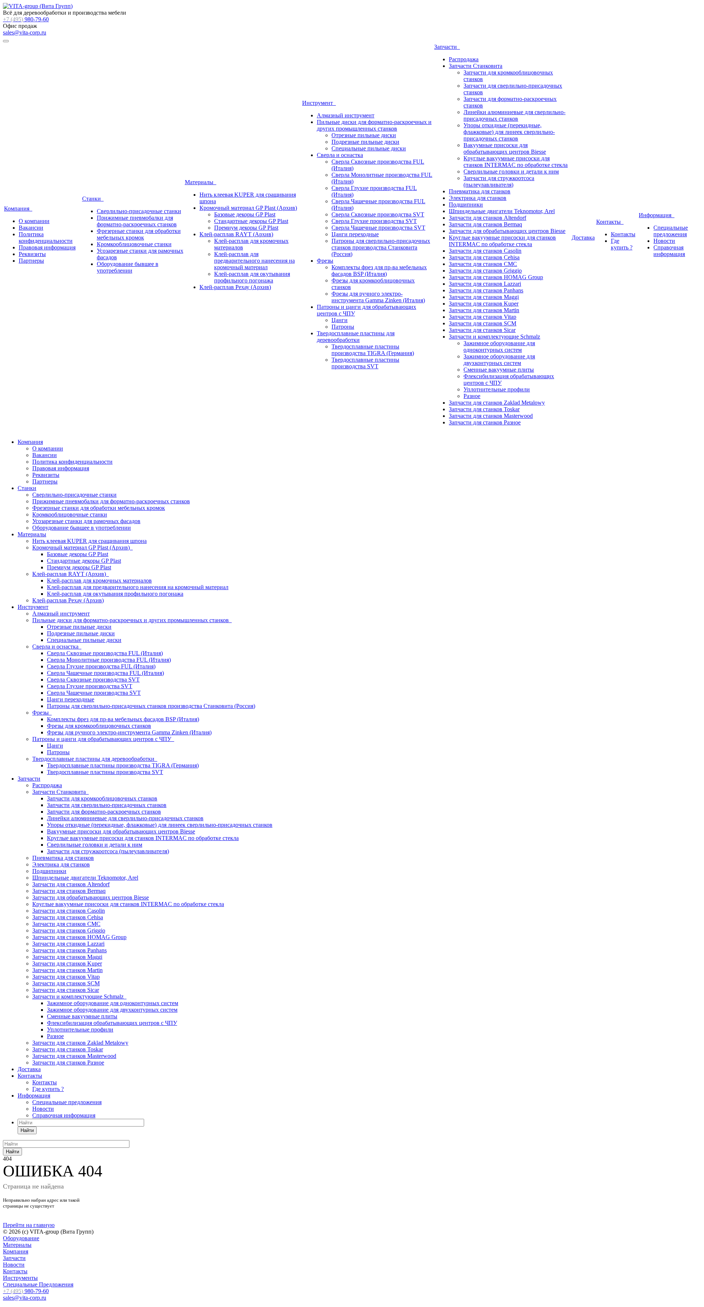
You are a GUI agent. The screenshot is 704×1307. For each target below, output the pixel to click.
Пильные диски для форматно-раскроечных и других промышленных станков (374, 125)
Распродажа (463, 59)
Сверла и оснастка (340, 155)
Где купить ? (621, 244)
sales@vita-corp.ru (24, 32)
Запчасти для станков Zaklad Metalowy (497, 402)
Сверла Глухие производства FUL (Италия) (101, 666)
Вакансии (31, 227)
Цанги (339, 320)
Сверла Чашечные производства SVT (378, 227)
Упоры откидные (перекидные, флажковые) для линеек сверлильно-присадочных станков (509, 132)
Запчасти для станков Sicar (482, 330)
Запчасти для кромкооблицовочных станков (102, 798)
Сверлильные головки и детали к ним (511, 171)
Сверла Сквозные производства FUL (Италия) (105, 653)
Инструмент (319, 103)
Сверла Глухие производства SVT (374, 221)
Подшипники (466, 204)
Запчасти (447, 47)
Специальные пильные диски (368, 148)
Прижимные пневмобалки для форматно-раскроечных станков (137, 221)
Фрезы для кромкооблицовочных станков (99, 726)
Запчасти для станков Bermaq (485, 224)
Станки (93, 199)
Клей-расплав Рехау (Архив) (235, 287)
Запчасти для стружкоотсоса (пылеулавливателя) (498, 181)
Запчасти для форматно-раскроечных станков (104, 811)
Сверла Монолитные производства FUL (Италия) (109, 660)
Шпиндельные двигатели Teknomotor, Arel (502, 211)
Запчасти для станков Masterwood (491, 416)
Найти (27, 1130)
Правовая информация (47, 247)
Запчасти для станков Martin (484, 310)
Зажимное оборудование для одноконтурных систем (499, 346)
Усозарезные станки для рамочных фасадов (86, 521)
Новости (664, 241)
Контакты (610, 222)
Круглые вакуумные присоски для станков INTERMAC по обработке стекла (515, 161)
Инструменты (20, 1278)
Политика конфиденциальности (46, 237)
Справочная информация (669, 250)
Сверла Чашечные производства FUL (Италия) (105, 673)
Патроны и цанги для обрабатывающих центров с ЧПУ (103, 739)
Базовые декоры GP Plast (244, 214)
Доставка (583, 237)
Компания (18, 208)
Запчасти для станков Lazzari (485, 284)
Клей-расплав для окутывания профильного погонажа (252, 277)
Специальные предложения (670, 230)
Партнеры (31, 261)
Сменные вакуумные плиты (498, 369)
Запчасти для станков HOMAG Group (496, 277)
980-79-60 (26, 19)
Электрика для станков (477, 198)
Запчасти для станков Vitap (482, 317)
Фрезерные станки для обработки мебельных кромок (139, 234)
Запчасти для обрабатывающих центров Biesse (507, 231)
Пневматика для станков (479, 191)
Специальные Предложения (38, 1284)
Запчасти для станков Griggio (485, 270)
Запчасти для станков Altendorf (487, 218)
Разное (471, 396)
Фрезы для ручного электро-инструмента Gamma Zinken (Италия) (378, 297)
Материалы (200, 182)
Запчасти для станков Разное (485, 422)
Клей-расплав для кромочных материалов (99, 580)
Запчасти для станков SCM (482, 323)
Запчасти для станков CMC (483, 264)
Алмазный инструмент (345, 115)
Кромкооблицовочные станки (134, 244)
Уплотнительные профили (496, 389)
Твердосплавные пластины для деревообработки (356, 336)
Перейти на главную (29, 1225)
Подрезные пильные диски (365, 142)
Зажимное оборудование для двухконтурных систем (499, 359)
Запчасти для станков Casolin (485, 251)
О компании (34, 221)
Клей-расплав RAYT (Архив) (236, 234)
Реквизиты (32, 254)
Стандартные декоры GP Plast (251, 221)
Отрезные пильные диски (363, 135)
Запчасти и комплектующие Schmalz (494, 336)
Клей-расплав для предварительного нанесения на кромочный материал (254, 260)
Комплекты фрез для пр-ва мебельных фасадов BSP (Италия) (379, 270)
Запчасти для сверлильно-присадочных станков (106, 805)
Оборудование (21, 1238)
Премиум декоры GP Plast (246, 227)
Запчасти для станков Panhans (486, 290)
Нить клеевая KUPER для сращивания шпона (89, 541)
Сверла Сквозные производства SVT (377, 214)
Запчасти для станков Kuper (483, 303)
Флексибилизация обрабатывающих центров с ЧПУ (112, 1023)
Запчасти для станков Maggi (484, 297)
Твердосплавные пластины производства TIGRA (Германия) (372, 349)
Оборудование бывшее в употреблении (127, 267)
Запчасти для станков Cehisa (484, 257)
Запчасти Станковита (475, 66)
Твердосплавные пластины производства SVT (365, 363)
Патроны (342, 327)
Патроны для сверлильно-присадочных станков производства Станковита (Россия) (380, 247)
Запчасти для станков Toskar (484, 409)
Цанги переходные (355, 234)
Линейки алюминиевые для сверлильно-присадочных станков (514, 115)
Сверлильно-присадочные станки (139, 211)
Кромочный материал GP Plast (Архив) (248, 208)
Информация (656, 215)
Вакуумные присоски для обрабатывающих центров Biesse (504, 148)
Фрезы (325, 261)
